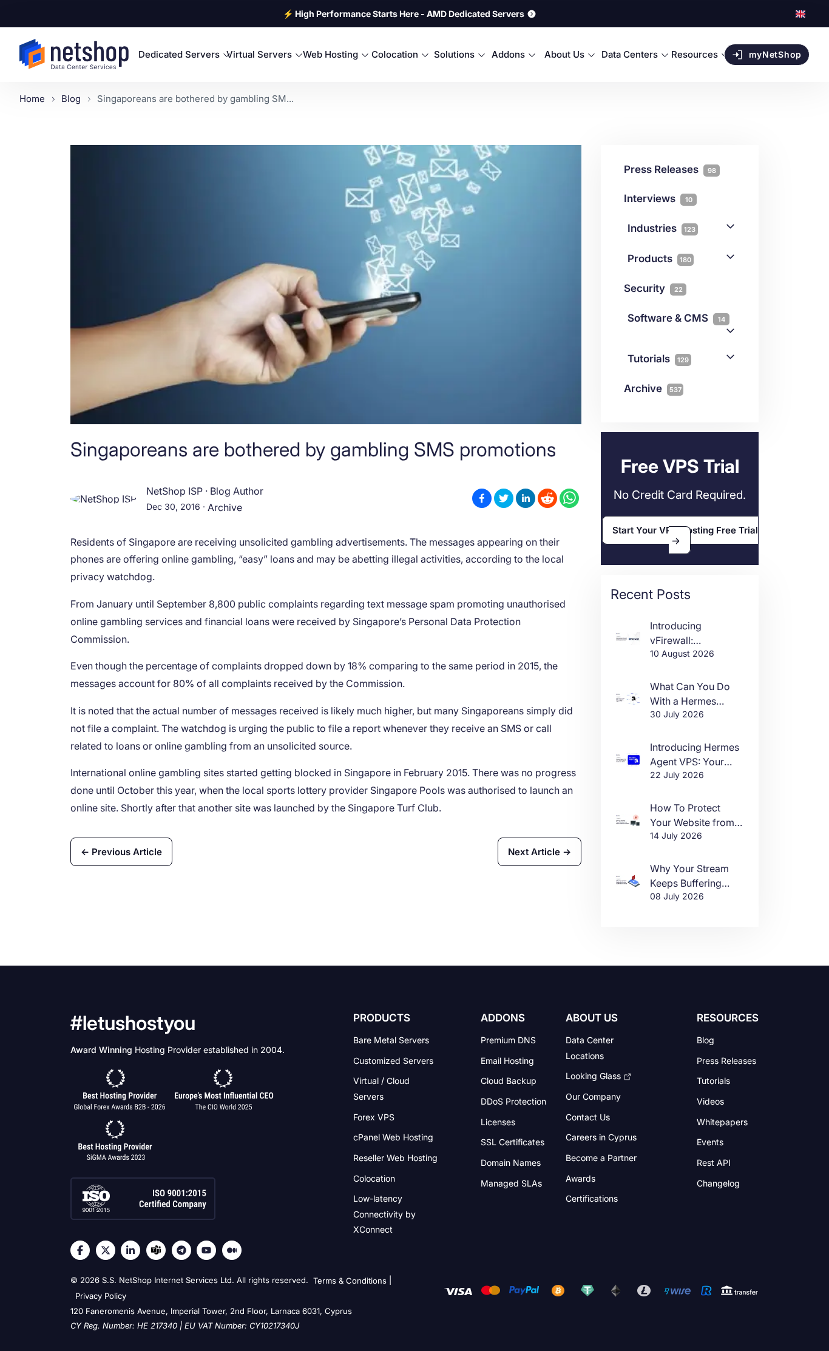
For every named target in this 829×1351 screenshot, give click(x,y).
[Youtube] (209, 1250)
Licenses (498, 1121)
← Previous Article (121, 852)
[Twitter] (108, 1250)
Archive (225, 508)
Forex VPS (373, 1116)
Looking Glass (593, 1076)
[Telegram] (184, 1250)
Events (710, 1142)
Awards (580, 1178)
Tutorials (658, 359)
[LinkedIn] (133, 1250)
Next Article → (539, 852)
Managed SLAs (511, 1182)
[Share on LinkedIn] (525, 498)
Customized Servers (393, 1060)
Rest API (714, 1162)
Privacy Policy (100, 1296)
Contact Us (588, 1116)
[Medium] (235, 1250)
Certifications (592, 1198)
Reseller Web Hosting (395, 1158)
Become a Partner (601, 1158)
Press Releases (726, 1060)
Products (659, 258)
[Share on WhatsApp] (569, 498)
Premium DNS (508, 1040)
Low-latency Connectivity (384, 1213)
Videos (710, 1101)
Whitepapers (722, 1121)
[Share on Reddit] (547, 498)
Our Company (593, 1096)
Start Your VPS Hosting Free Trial (685, 530)
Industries (661, 228)
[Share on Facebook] (482, 498)
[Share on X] (503, 498)
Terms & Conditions (350, 1280)
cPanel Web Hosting (393, 1137)
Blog (705, 1040)
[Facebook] (83, 1250)
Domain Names (511, 1162)
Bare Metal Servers (391, 1040)
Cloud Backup (508, 1080)
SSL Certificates (512, 1142)
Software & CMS (676, 318)
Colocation (374, 1178)
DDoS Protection (513, 1101)
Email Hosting (507, 1060)
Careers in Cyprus (601, 1137)
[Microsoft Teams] (159, 1250)
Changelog (718, 1182)
